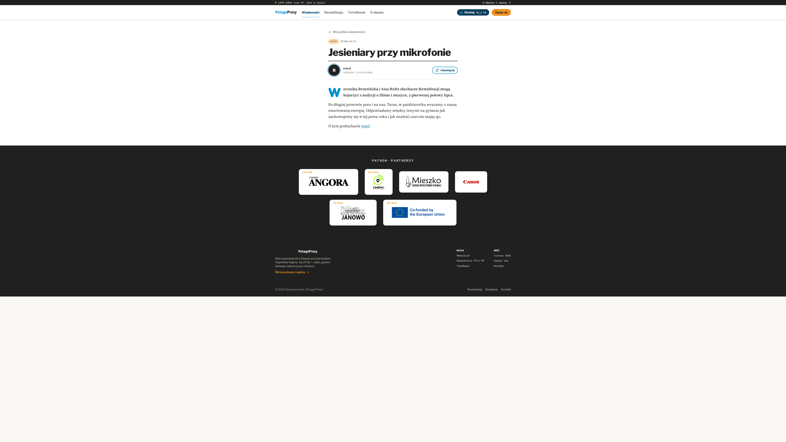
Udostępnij (447, 70)
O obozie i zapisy (495, 2)
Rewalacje (463, 255)
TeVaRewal (356, 12)
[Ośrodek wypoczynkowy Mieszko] (423, 182)
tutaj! (365, 126)
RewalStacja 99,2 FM (470, 260)
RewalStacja (333, 12)
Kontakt (499, 265)
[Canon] (471, 182)
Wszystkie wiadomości (349, 32)
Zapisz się (501, 12)
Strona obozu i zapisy (290, 272)
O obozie (377, 12)
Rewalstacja (475, 289)
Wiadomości (311, 12)
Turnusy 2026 (502, 255)
